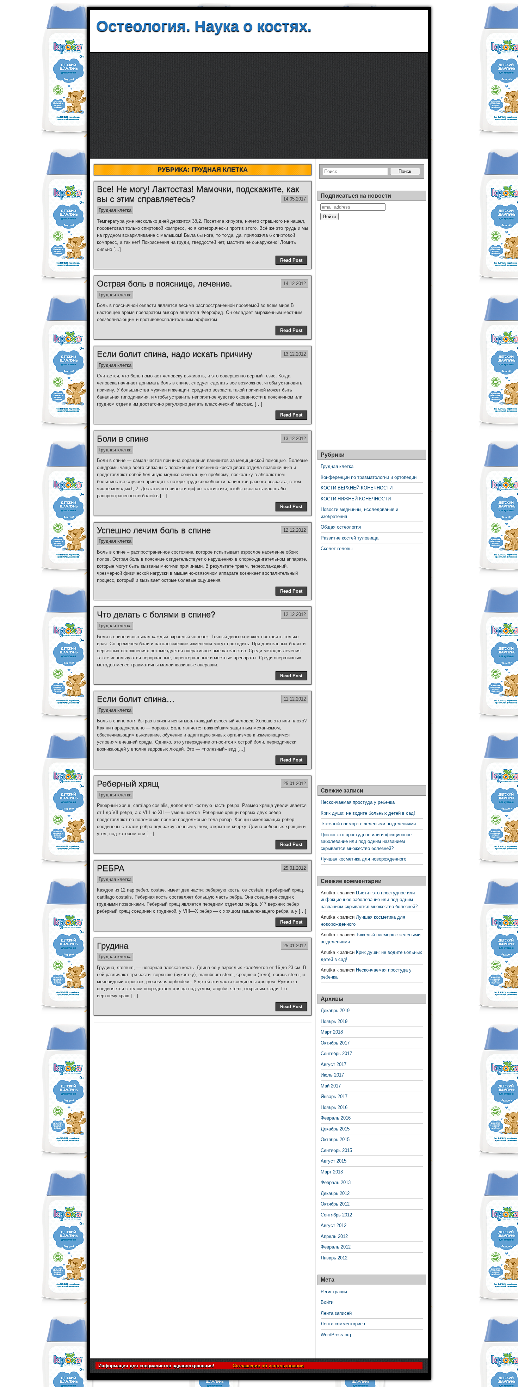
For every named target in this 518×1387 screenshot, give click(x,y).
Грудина (112, 945)
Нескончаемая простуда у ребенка (358, 802)
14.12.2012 (294, 283)
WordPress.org (336, 1334)
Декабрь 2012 (335, 1193)
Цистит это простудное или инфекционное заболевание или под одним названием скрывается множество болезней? (366, 841)
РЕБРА (110, 868)
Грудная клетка (115, 210)
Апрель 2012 (334, 1236)
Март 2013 (332, 1172)
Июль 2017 (332, 1075)
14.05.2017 (294, 199)
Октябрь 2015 (335, 1139)
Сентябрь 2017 (336, 1053)
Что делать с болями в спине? (156, 614)
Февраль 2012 (336, 1247)
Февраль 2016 (336, 1118)
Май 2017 (331, 1086)
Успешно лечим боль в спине (154, 530)
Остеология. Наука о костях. (204, 26)
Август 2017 (333, 1064)
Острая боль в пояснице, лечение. (164, 283)
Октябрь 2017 (335, 1043)
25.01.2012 (294, 783)
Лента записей (336, 1313)
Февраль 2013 (336, 1182)
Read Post (291, 260)
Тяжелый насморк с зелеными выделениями (368, 823)
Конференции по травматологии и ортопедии (369, 477)
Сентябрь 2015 (336, 1150)
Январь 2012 (334, 1257)
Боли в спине (122, 438)
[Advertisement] (259, 105)
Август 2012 (333, 1225)
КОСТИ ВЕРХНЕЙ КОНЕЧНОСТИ (357, 488)
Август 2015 (333, 1161)
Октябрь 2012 (335, 1204)
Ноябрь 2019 (334, 1021)
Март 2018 (332, 1032)
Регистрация (334, 1291)
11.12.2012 (295, 699)
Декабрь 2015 (335, 1129)
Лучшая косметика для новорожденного (363, 859)
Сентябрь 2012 (336, 1215)
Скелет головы (336, 548)
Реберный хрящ (128, 783)
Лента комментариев (343, 1323)
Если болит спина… (136, 699)
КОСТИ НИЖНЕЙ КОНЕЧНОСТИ (356, 498)
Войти (327, 1302)
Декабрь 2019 (335, 1010)
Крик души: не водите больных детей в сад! (368, 813)
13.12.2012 (294, 354)
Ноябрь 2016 (334, 1107)
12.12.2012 (294, 530)
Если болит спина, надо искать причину (174, 354)
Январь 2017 (334, 1096)
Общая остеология (341, 527)
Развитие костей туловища (349, 538)
